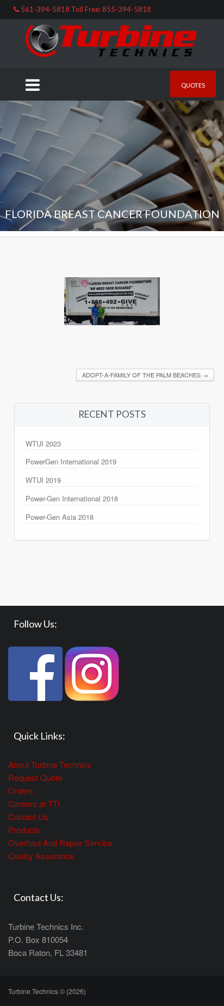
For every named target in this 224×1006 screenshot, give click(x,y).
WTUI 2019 (43, 480)
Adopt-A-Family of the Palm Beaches (145, 374)
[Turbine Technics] (112, 42)
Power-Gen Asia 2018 (60, 517)
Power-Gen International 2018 (72, 498)
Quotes (193, 85)
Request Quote (35, 777)
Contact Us (28, 816)
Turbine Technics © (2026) (47, 991)
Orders (20, 790)
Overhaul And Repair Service (60, 842)
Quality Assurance (41, 855)
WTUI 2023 (43, 443)
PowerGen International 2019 (71, 461)
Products (24, 829)
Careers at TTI (34, 803)
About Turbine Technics (49, 764)
